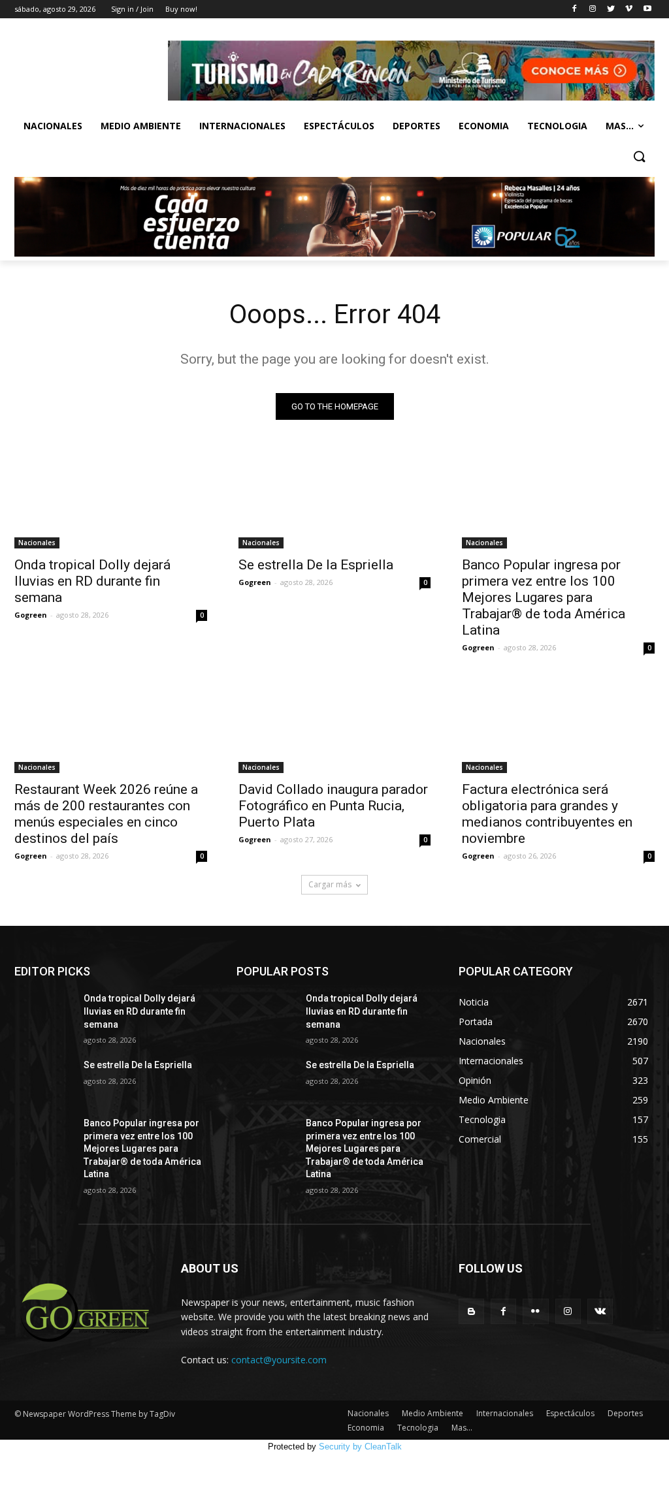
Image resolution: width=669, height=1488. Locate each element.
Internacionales (242, 125)
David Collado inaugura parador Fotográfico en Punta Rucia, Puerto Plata (333, 806)
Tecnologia (557, 125)
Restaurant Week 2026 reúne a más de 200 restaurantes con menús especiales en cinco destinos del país (106, 814)
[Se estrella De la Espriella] (334, 500)
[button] (639, 157)
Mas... (620, 125)
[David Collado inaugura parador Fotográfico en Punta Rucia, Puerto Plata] (334, 725)
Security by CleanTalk (360, 1446)
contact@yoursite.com (279, 1359)
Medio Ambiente (141, 125)
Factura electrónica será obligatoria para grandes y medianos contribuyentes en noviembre (547, 814)
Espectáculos (339, 125)
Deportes (416, 125)
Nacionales (53, 125)
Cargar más (329, 884)
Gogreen (30, 615)
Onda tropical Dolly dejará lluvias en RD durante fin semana (92, 581)
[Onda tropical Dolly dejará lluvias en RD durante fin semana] (110, 500)
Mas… (461, 1427)
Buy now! (181, 9)
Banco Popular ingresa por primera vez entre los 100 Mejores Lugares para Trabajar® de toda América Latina (543, 597)
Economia (484, 125)
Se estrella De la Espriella (315, 565)
